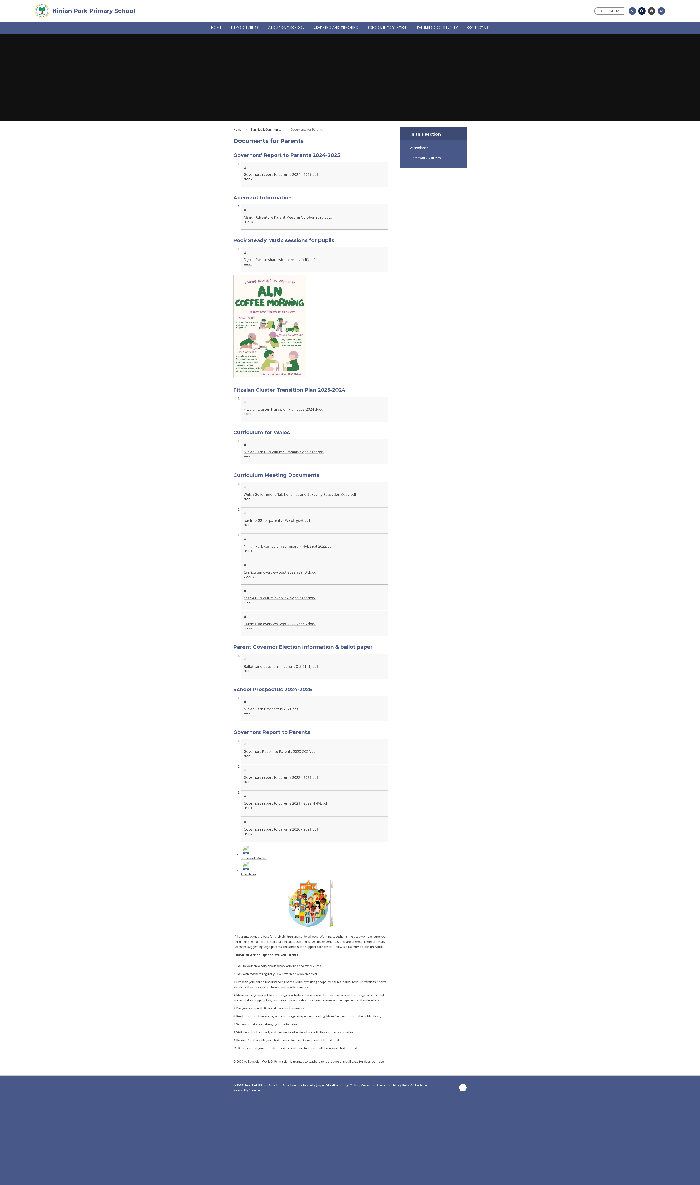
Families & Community (266, 130)
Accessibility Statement (247, 1090)
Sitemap (381, 1085)
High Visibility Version (357, 1085)
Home (237, 130)
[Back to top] (463, 1087)
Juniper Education (327, 1085)
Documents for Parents (307, 130)
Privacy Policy (401, 1085)
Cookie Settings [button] (420, 1085)
